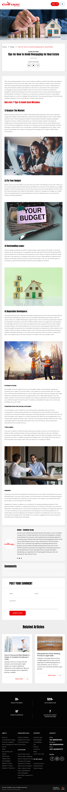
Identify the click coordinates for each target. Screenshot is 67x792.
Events (4, 747)
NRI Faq (36, 747)
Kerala (55, 739)
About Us (4, 737)
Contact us (37, 749)
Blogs (12, 47)
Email (36, 593)
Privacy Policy (17, 789)
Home (4, 47)
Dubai (56, 748)
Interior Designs (38, 768)
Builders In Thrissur (7, 765)
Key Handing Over (7, 751)
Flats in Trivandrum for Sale (25, 759)
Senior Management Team (9, 744)
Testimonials (5, 756)
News (3, 749)
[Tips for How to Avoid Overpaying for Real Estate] (29, 65)
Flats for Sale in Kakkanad (25, 756)
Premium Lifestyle (23, 737)
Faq (35, 744)
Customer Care (38, 737)
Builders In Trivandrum (8, 768)
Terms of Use (10, 789)
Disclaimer (4, 789)
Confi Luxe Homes (23, 742)
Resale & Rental (38, 766)
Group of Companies (8, 742)
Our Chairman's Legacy (8, 740)
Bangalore (56, 743)
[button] (62, 4)
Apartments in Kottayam (25, 766)
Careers (4, 754)
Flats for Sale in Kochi (24, 754)
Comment (12, 601)
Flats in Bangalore (23, 773)
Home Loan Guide (39, 754)
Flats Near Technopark (24, 761)
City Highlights (6, 761)
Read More (19, 679)
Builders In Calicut (7, 763)
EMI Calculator (38, 740)
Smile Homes (22, 744)
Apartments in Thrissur (24, 763)
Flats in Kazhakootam (24, 770)
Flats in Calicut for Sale (24, 768)
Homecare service (39, 763)
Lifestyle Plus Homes (24, 740)
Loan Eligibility (38, 742)
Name (11, 593)
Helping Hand (6, 758)
